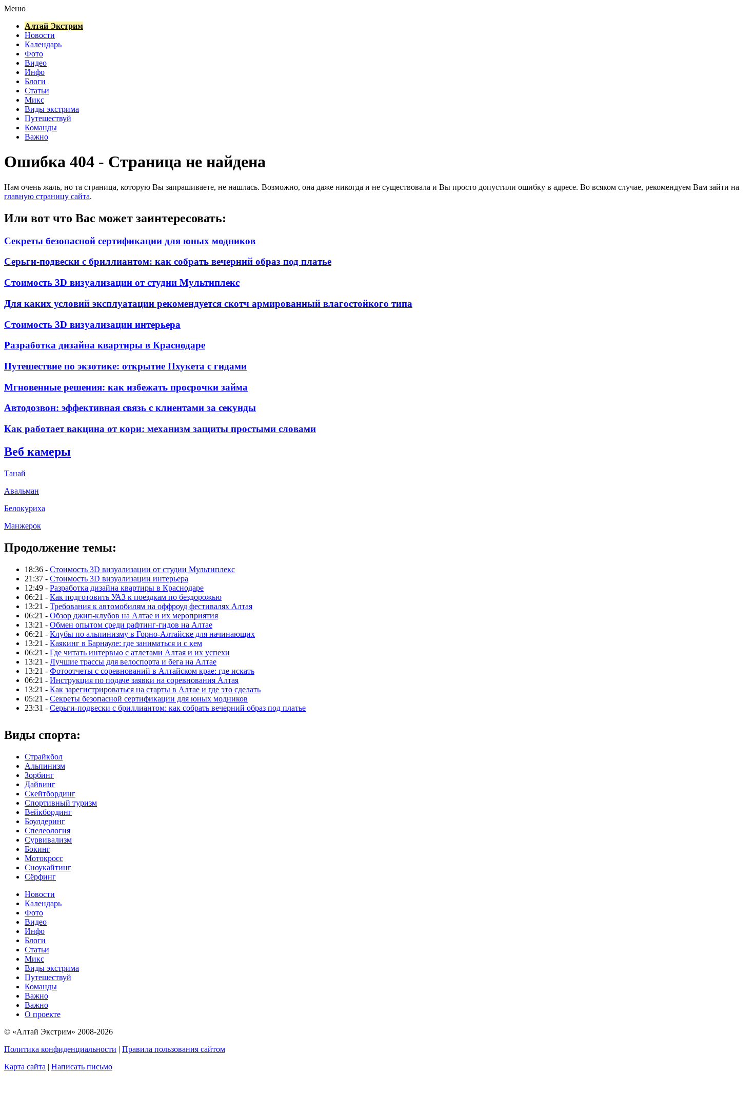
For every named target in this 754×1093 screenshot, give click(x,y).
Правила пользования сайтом (173, 1049)
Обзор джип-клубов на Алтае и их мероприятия (134, 615)
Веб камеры (37, 451)
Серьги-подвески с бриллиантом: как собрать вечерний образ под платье (167, 261)
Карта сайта (25, 1066)
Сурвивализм (48, 839)
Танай (15, 473)
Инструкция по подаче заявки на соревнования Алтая (144, 680)
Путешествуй (48, 118)
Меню (15, 8)
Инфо (35, 72)
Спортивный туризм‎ (61, 802)
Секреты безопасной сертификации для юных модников (129, 241)
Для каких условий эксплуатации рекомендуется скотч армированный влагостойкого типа (208, 303)
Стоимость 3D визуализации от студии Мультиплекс (122, 282)
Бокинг (37, 849)
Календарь (43, 44)
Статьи (37, 90)
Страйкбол (44, 756)
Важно (36, 136)
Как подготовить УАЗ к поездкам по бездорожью (136, 597)
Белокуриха (24, 508)
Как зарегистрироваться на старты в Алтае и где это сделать (155, 689)
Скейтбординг (50, 793)
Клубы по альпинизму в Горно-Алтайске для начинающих (152, 634)
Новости (40, 35)
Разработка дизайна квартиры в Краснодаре (104, 345)
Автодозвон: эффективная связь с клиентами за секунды (130, 407)
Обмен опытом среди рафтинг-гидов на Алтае (131, 624)
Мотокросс (44, 858)
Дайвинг (40, 784)
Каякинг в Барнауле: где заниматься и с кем (126, 643)
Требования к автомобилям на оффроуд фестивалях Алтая (151, 606)
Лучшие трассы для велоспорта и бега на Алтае (133, 661)
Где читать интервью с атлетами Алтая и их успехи (140, 652)
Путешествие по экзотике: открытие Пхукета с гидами (125, 366)
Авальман (21, 490)
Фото (34, 53)
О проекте (43, 1014)
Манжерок (22, 525)
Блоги (35, 81)
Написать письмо (81, 1066)
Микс (34, 99)
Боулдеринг (45, 821)
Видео (36, 62)
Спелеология (47, 830)
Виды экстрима (52, 109)
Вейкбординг (48, 812)
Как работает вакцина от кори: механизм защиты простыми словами (160, 428)
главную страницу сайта (47, 196)
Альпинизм (45, 766)
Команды (41, 127)
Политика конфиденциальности (60, 1049)
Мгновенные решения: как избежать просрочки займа (126, 387)
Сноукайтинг (48, 867)
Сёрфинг (40, 876)
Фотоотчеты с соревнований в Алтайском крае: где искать (152, 671)
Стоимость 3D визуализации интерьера (92, 324)
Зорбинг (39, 775)
